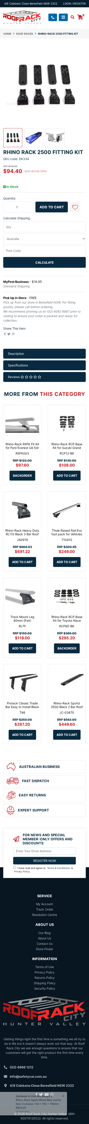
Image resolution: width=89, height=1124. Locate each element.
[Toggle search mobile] (71, 17)
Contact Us (44, 943)
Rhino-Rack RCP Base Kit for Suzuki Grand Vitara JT (66, 447)
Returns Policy (45, 977)
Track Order (44, 909)
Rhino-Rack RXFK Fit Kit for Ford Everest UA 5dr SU (22, 447)
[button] (75, 207)
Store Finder (44, 949)
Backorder (22, 475)
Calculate (44, 262)
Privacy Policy (22, 871)
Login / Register (74, 3)
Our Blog (44, 933)
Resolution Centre (44, 915)
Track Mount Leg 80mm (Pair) (22, 618)
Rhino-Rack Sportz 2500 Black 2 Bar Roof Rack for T (67, 706)
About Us (44, 938)
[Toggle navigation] (63, 17)
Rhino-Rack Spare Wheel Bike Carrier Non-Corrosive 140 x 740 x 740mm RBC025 (40, 1103)
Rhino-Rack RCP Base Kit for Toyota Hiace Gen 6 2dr (66, 620)
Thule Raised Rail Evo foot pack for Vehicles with (66, 534)
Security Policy (44, 988)
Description (16, 353)
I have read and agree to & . (43, 870)
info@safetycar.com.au (28, 1076)
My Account (44, 904)
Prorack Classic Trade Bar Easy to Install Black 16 (22, 706)
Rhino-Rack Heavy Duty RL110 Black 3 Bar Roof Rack (22, 534)
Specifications (18, 365)
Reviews (14, 377)
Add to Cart (52, 207)
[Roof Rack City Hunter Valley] (22, 17)
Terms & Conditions (58, 868)
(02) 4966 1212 (21, 1067)
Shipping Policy (45, 983)
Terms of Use (44, 967)
